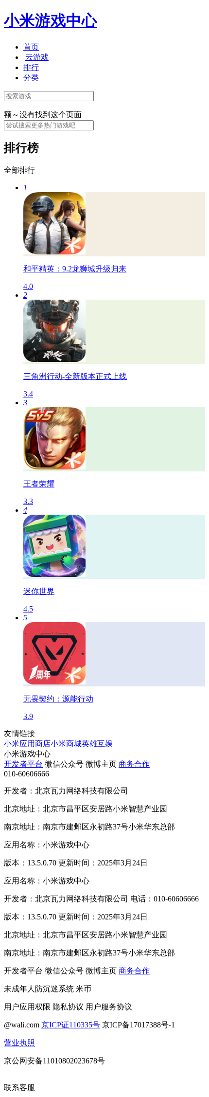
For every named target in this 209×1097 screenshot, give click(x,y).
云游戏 (37, 57)
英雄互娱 (97, 743)
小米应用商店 (27, 743)
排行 (31, 67)
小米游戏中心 (50, 20)
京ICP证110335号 (70, 1025)
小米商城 (66, 743)
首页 (31, 47)
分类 (31, 77)
